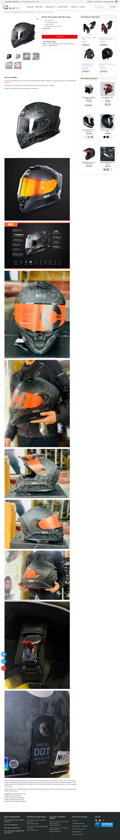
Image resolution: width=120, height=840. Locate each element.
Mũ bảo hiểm (38, 7)
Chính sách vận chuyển (78, 829)
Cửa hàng (12, 12)
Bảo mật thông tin (76, 831)
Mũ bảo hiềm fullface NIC (11, 80)
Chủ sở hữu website (77, 834)
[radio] (104, 137)
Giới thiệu (74, 820)
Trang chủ (6, 12)
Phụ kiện (82, 7)
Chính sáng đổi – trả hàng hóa (80, 826)
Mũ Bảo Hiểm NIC (28, 12)
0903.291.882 (8, 1)
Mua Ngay (59, 37)
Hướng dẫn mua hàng (78, 823)
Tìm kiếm (112, 7)
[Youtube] (100, 820)
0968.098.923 (15, 1)
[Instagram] (103, 820)
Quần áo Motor (50, 7)
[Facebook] (96, 820)
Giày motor (74, 7)
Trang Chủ (30, 7)
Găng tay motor (63, 7)
